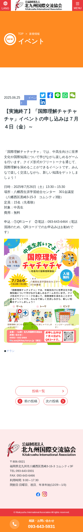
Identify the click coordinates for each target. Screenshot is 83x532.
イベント (28, 100)
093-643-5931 (25, 470)
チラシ (11, 350)
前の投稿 (27, 401)
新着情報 (34, 33)
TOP (21, 33)
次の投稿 (55, 401)
